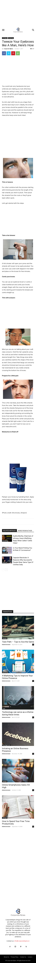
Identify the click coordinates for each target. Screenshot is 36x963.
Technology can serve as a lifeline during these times (17, 713)
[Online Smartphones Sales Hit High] (18, 770)
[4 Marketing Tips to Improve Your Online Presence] (18, 661)
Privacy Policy (14, 957)
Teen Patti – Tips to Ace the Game (18, 642)
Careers (30, 957)
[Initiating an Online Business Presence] (18, 734)
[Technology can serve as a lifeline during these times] (18, 698)
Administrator (6, 644)
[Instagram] (15, 947)
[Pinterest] (13, 53)
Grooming (11, 38)
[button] (3, 30)
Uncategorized (6, 745)
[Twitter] (9, 53)
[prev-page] (3, 569)
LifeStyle (5, 638)
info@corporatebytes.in (21, 941)
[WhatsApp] (18, 53)
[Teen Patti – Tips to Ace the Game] (18, 627)
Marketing (5, 672)
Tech (4, 708)
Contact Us (23, 957)
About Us (6, 957)
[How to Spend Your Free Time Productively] (18, 807)
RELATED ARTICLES (9, 530)
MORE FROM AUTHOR (25, 530)
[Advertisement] (18, 13)
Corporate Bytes (8, 48)
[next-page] (6, 569)
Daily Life (5, 552)
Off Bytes (5, 38)
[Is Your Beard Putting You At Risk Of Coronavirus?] (7, 550)
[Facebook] (4, 53)
